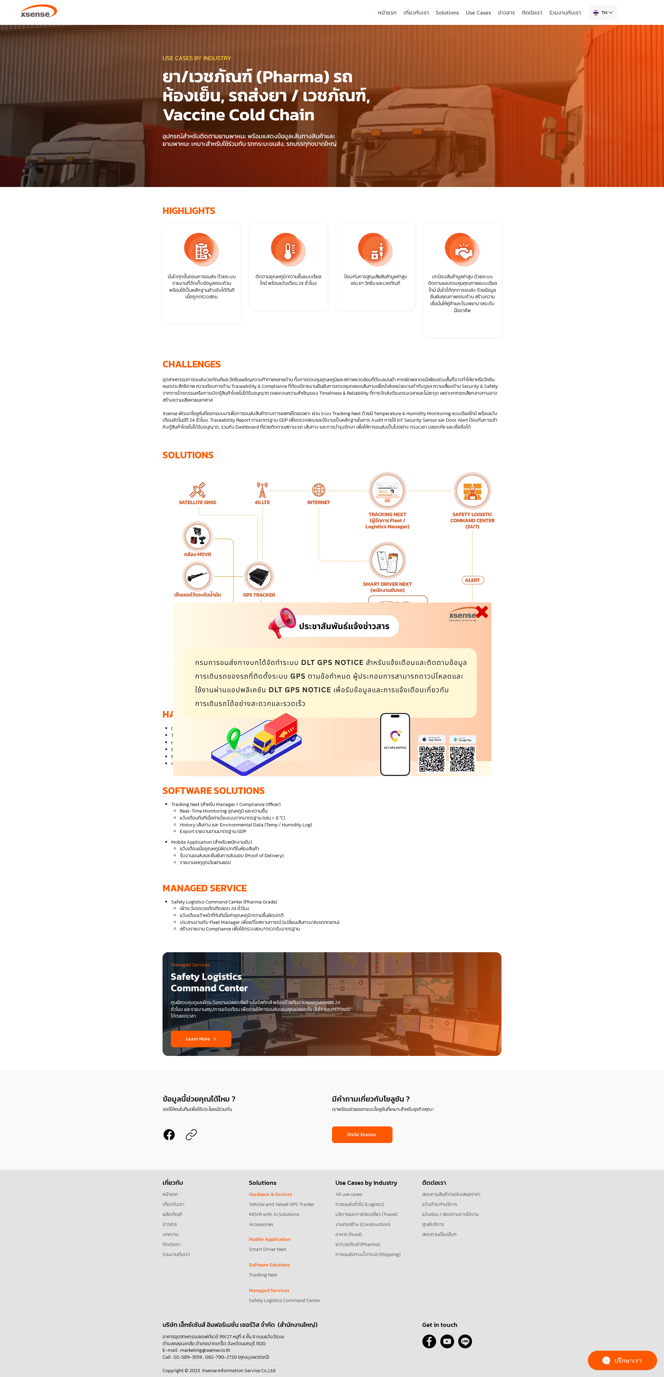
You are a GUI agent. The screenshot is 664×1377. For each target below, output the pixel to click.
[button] (332, 689)
